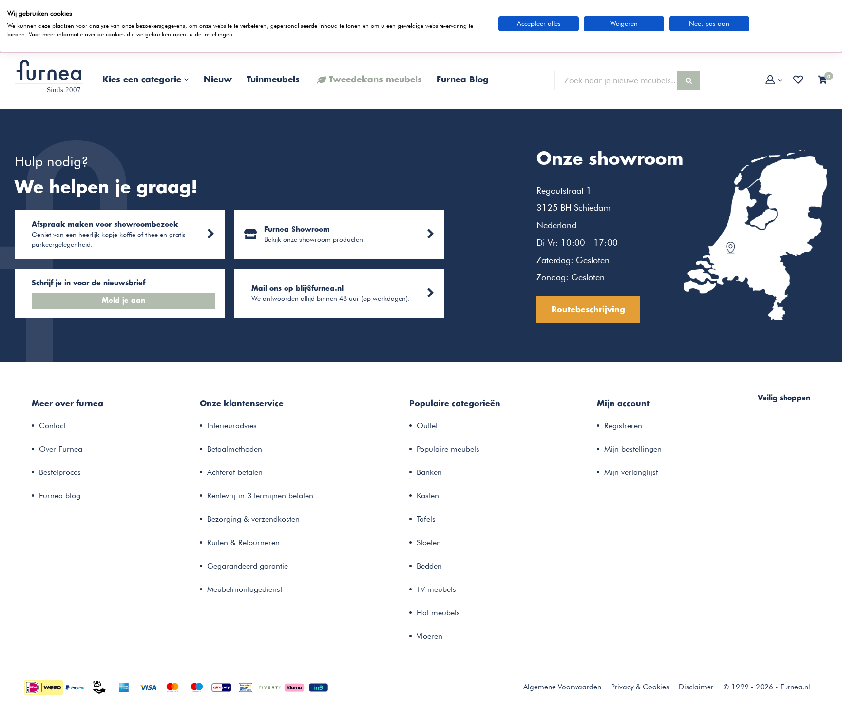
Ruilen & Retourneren (243, 542)
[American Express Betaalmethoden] (124, 686)
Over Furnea (60, 448)
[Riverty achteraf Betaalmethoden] (270, 686)
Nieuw (218, 80)
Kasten (428, 495)
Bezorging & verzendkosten (253, 519)
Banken (429, 472)
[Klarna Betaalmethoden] (294, 686)
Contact (52, 425)
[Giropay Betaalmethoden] (221, 686)
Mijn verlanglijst (631, 472)
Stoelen (429, 542)
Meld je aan (123, 300)
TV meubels (436, 589)
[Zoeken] (688, 80)
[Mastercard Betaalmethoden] (172, 686)
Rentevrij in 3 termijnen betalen (260, 495)
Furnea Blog (463, 80)
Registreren (623, 425)
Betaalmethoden (234, 448)
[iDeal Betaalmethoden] (43, 686)
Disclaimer (696, 687)
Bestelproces (60, 472)
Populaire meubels (448, 448)
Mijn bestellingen (633, 448)
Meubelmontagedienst (244, 589)
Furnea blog (59, 495)
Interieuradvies (232, 425)
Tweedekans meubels (375, 80)
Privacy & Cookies (640, 687)
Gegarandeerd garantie (247, 565)
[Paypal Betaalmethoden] (75, 686)
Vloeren (429, 636)
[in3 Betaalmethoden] (318, 686)
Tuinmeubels (273, 80)
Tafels (426, 519)
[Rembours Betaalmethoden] (99, 686)
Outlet (427, 425)
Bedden (429, 565)
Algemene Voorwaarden (562, 687)
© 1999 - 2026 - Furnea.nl (766, 687)
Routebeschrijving (588, 310)
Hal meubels (438, 612)
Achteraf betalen (235, 472)
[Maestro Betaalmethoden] (197, 686)
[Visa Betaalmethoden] (148, 686)
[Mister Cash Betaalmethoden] (245, 686)
